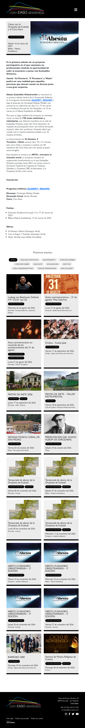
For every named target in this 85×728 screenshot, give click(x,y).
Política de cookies (37, 718)
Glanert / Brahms (42, 100)
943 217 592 (65, 707)
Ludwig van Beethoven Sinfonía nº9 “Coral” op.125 (23, 298)
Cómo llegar (74, 703)
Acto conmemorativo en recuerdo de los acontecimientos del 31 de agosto (21, 346)
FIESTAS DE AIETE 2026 (20, 394)
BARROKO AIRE (16, 657)
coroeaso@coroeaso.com (70, 710)
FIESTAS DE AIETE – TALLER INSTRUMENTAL (60, 395)
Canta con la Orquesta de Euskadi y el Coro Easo (18, 26)
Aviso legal (9, 718)
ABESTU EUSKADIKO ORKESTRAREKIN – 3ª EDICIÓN (19, 568)
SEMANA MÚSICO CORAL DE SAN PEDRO (24, 438)
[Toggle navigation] (76, 8)
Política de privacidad (22, 718)
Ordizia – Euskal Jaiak (55, 342)
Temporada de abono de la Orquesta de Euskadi (21, 481)
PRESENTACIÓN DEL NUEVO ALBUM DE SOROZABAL (60, 438)
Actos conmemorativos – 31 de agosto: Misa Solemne (61, 298)
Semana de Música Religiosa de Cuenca (60, 657)
